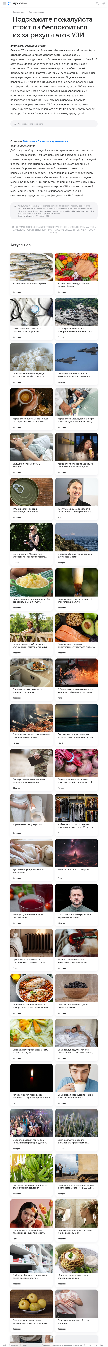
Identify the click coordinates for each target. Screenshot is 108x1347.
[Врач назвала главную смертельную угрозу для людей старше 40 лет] (76, 634)
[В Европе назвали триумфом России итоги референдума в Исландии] (31, 1130)
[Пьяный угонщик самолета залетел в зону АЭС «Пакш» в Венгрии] (76, 364)
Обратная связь (90, 1345)
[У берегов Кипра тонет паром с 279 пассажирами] (76, 544)
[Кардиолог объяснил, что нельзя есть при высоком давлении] (31, 409)
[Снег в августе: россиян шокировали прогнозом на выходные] (76, 1130)
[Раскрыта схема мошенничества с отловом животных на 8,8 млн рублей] (76, 1175)
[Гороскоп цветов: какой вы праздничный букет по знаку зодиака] (31, 1220)
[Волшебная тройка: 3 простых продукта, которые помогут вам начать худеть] (31, 995)
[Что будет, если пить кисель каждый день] (31, 905)
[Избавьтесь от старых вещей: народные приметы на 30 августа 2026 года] (76, 815)
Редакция (46, 1345)
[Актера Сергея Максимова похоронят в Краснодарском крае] (31, 1085)
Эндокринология (36, 12)
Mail (4, 1345)
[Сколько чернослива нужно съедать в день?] (76, 995)
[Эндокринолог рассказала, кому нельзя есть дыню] (31, 1040)
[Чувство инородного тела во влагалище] (31, 860)
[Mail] (9, 3)
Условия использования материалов (67, 1345)
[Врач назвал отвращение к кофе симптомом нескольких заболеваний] (76, 1085)
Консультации (19, 12)
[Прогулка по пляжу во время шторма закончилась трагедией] (76, 725)
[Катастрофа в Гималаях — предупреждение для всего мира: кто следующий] (76, 319)
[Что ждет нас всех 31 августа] (76, 860)
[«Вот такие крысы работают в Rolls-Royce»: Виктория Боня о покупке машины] (76, 499)
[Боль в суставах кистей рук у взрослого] (76, 1311)
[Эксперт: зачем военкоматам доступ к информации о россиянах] (31, 770)
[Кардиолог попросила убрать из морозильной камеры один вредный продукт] (76, 454)
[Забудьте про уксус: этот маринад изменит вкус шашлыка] (31, 725)
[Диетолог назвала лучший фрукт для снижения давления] (31, 1175)
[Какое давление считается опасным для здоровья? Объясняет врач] (31, 319)
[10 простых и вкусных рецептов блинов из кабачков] (76, 1265)
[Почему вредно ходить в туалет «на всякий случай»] (76, 1220)
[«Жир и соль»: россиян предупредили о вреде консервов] (31, 499)
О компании (13, 1345)
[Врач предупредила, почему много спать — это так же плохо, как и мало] (76, 1040)
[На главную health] (19, 3)
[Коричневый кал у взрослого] (31, 815)
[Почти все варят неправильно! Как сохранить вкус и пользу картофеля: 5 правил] (31, 589)
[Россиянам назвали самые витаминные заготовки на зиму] (31, 1311)
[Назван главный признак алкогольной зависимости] (76, 950)
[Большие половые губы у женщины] (31, 454)
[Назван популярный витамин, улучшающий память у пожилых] (31, 634)
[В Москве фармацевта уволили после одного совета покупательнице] (31, 1265)
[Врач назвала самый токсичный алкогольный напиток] (76, 589)
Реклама (24, 1345)
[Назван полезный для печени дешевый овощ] (76, 274)
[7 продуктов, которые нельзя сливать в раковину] (31, 679)
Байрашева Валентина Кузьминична (45, 141)
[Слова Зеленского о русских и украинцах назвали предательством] (76, 905)
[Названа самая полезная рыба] (31, 274)
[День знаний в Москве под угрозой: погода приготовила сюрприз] (31, 544)
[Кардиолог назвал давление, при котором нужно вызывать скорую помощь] (76, 409)
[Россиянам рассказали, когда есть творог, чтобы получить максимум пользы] (31, 364)
